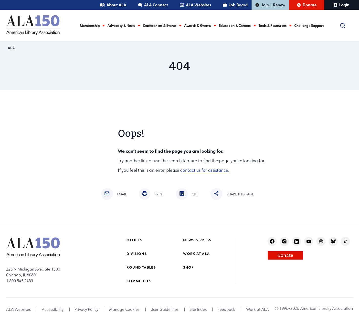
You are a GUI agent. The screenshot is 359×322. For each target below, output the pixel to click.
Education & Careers (235, 25)
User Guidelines (164, 309)
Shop (188, 267)
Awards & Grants (197, 25)
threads (321, 241)
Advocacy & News (121, 25)
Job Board (238, 4)
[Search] (342, 25)
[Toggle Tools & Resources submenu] (290, 25)
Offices (134, 240)
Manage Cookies (124, 309)
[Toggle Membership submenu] (103, 25)
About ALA (116, 4)
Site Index (198, 309)
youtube (308, 241)
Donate (310, 4)
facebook (272, 241)
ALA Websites (198, 4)
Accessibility (52, 309)
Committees (139, 281)
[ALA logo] (33, 25)
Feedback (226, 309)
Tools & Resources (273, 25)
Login (344, 4)
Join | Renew (273, 4)
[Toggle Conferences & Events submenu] (180, 25)
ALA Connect (156, 4)
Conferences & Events (159, 25)
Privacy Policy (86, 309)
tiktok (345, 241)
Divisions (137, 253)
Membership (90, 25)
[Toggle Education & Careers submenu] (254, 25)
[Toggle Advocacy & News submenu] (139, 25)
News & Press (197, 240)
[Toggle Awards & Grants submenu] (215, 25)
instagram (284, 241)
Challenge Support (309, 25)
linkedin (296, 241)
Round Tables (141, 267)
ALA (11, 48)
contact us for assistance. (204, 170)
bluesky (333, 241)
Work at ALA (196, 253)
